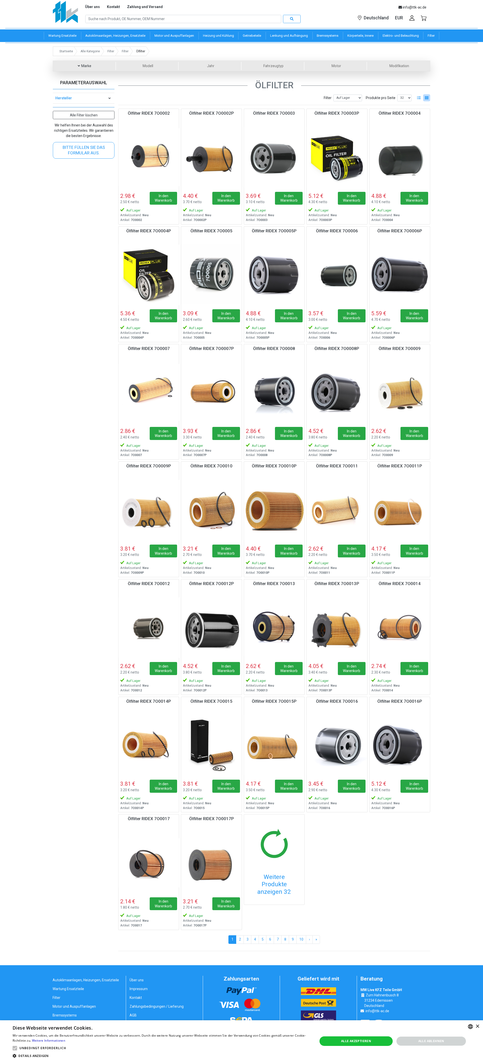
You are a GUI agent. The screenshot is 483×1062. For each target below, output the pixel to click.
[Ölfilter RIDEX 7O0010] (211, 510)
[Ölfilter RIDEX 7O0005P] (274, 275)
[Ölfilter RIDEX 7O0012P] (211, 627)
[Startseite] (65, 13)
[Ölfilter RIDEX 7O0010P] (274, 510)
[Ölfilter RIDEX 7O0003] (274, 157)
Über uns (92, 7)
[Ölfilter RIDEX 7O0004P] (148, 275)
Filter (328, 98)
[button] (15, 1048)
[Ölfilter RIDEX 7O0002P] (211, 157)
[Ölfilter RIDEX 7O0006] (337, 275)
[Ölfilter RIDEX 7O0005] (211, 275)
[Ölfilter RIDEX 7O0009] (400, 392)
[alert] (241, 1041)
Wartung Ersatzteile (68, 989)
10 (301, 939)
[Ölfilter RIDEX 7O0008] (274, 392)
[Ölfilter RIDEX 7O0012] (148, 627)
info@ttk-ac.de (377, 1011)
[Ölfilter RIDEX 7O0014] (400, 627)
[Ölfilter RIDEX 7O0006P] (400, 275)
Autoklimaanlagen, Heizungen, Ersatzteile (86, 980)
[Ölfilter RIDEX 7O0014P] (148, 745)
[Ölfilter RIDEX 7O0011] (337, 510)
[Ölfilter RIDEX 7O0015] (211, 745)
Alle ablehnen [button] (431, 1041)
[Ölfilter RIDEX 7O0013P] (337, 627)
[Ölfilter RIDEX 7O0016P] (400, 745)
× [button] (477, 1026)
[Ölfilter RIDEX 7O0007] (148, 392)
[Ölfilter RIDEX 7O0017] (148, 862)
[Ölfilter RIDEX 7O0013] (274, 627)
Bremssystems (65, 1015)
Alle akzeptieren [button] (356, 1041)
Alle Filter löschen (84, 115)
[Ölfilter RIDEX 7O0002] (148, 157)
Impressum (139, 989)
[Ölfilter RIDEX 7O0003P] (337, 157)
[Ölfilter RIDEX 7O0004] (400, 157)
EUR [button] (399, 17)
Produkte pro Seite (380, 98)
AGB (133, 1015)
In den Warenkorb (163, 198)
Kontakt (113, 7)
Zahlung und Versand (145, 7)
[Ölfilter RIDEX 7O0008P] (337, 392)
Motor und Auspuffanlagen (74, 1006)
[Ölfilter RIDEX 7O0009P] (148, 510)
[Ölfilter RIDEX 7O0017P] (211, 862)
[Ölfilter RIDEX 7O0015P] (274, 745)
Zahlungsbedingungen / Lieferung (157, 1006)
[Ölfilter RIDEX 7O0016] (337, 745)
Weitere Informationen (48, 1040)
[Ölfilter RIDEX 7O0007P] (211, 392)
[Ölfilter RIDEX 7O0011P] (400, 510)
